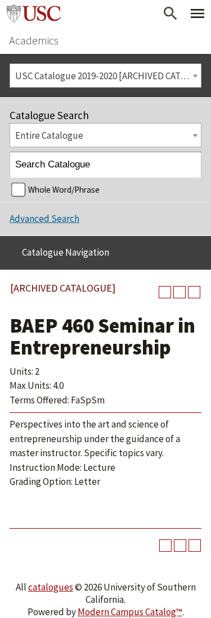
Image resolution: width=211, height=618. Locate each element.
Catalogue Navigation (65, 252)
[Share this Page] (165, 292)
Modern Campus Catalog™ (130, 612)
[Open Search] (170, 13)
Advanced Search (44, 218)
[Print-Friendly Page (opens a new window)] (179, 292)
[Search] (188, 165)
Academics (34, 40)
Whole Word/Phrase (64, 189)
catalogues (50, 587)
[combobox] (105, 75)
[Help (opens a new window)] (194, 292)
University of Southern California (34, 13)
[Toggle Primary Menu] (197, 13)
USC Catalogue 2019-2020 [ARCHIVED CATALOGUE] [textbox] (108, 76)
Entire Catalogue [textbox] (49, 135)
